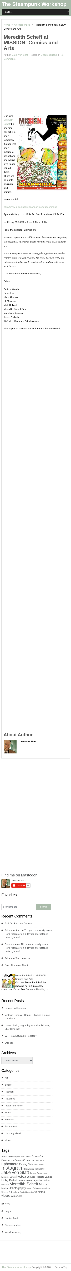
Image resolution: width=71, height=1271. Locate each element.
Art (6, 1077)
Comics (18, 1160)
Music (8, 1112)
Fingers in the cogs (15, 1008)
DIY (32, 1160)
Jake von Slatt (20, 54)
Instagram (12, 1168)
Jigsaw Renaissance (39, 1173)
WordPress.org (13, 1232)
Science (37, 1188)
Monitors (5, 1188)
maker (46, 1180)
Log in (8, 1211)
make (20, 1180)
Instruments (29, 1169)
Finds (30, 1164)
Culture (26, 1160)
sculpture (45, 1188)
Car (41, 1156)
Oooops (28, 923)
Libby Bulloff (9, 1180)
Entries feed (11, 1218)
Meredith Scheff (23, 1184)
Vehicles (39, 1191)
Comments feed (13, 1225)
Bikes (28, 1156)
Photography (18, 1188)
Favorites (10, 1098)
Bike (23, 1156)
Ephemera (9, 1164)
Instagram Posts (14, 1105)
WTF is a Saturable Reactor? (21, 1035)
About (27, 958)
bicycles (16, 1157)
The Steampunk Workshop (34, 4)
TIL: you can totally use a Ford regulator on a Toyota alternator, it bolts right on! (28, 934)
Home (7, 24)
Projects (9, 1119)
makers (5, 1184)
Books (8, 1084)
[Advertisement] (36, 87)
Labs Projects (37, 1176)
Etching (23, 1164)
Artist (4, 1156)
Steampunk (11, 1126)
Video (8, 1140)
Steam (4, 1192)
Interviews (39, 1169)
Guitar (41, 1164)
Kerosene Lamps (8, 1177)
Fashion (9, 1091)
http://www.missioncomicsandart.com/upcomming (30, 206)
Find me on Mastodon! (19, 875)
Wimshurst (16, 1196)
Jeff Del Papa (12, 923)
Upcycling (29, 1192)
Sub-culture (14, 1192)
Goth (36, 1164)
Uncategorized (22, 24)
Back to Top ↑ (62, 1267)
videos (5, 1195)
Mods (43, 1184)
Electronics (39, 1160)
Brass (35, 1156)
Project (29, 1188)
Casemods (7, 1160)
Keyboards (23, 1176)
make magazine (33, 1180)
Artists (10, 1157)
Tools (22, 1192)
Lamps (48, 1176)
